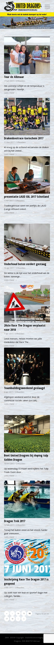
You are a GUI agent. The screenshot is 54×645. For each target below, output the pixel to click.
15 (24, 613)
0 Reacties (20, 81)
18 (12, 619)
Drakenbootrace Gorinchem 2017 (23, 138)
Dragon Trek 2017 (14, 521)
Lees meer (9, 92)
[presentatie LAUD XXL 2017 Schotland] (27, 175)
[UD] (22, 6)
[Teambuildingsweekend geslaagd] (27, 366)
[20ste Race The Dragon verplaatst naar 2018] (27, 303)
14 (18, 613)
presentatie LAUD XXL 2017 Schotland (26, 197)
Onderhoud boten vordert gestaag (25, 264)
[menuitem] (39, 6)
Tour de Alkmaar (14, 77)
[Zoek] (39, 6)
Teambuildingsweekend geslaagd (24, 388)
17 (7, 619)
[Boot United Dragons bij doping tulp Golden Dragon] (27, 433)
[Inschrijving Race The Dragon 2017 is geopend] (27, 557)
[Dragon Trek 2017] (27, 499)
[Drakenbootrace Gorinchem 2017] (27, 116)
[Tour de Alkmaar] (27, 55)
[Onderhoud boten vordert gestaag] (27, 242)
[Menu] (46, 6)
